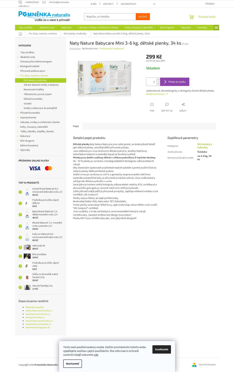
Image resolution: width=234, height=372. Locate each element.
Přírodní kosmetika (30, 113)
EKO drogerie (27, 141)
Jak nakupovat (128, 4)
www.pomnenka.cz (35, 317)
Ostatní (27, 103)
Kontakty (108, 4)
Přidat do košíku (177, 81)
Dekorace (25, 136)
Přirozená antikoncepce (32, 71)
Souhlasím (161, 349)
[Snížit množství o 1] (158, 84)
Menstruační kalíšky (34, 89)
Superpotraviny (28, 117)
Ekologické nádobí (29, 66)
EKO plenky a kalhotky (35, 80)
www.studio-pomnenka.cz (38, 310)
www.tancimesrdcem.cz (37, 314)
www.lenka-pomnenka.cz (38, 324)
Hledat (143, 16)
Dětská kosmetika (33, 99)
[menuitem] (25, 27)
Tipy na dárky (27, 52)
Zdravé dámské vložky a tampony (41, 85)
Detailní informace (155, 94)
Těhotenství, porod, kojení (37, 94)
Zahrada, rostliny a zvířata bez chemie (40, 122)
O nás (93, 4)
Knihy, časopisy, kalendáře (34, 127)
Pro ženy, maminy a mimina (34, 75)
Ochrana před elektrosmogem (36, 61)
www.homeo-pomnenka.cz (39, 321)
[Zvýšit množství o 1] (158, 80)
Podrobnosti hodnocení (111, 48)
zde (96, 355)
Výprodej (25, 150)
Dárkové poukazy (29, 145)
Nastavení (72, 364)
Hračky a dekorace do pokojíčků (40, 108)
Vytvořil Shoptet (207, 365)
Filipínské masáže (34, 307)
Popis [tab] (76, 126)
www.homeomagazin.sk (37, 327)
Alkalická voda (27, 57)
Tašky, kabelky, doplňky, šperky (37, 131)
